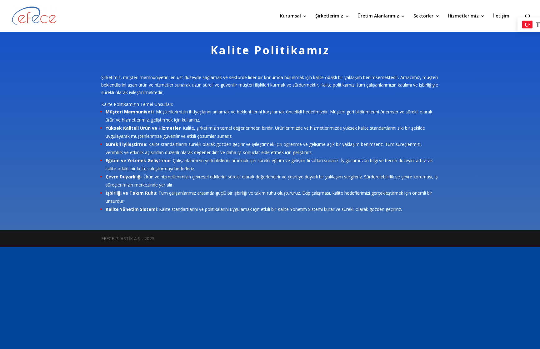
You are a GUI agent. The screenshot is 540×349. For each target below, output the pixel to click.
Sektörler (423, 16)
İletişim (501, 16)
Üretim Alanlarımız (378, 16)
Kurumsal (290, 16)
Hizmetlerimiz (463, 16)
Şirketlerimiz (329, 16)
